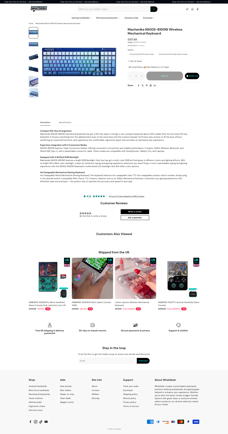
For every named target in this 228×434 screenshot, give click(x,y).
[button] (117, 9)
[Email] (155, 85)
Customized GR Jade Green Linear (173, 54)
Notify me (193, 76)
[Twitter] (143, 85)
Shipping (130, 42)
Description (45, 122)
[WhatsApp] (151, 85)
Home (31, 23)
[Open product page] (49, 278)
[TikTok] (41, 421)
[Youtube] (46, 421)
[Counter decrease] (130, 76)
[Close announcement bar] (225, 2)
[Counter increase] (141, 76)
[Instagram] (35, 421)
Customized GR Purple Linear (142, 54)
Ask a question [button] (135, 217)
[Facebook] (139, 85)
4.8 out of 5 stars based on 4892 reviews (126, 196)
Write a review (135, 211)
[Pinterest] (147, 85)
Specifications (65, 122)
